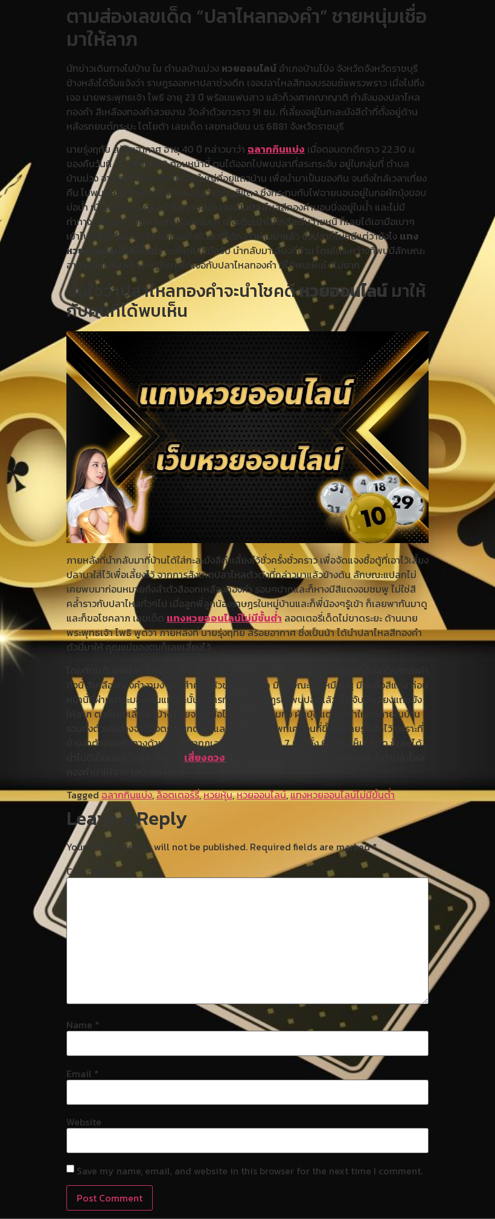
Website (83, 1122)
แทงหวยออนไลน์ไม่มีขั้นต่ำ (224, 618)
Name (83, 1025)
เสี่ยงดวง (204, 757)
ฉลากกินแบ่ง (276, 149)
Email (82, 1073)
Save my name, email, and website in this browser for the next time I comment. (250, 1171)
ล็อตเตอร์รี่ (177, 795)
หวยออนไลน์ (261, 795)
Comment (91, 871)
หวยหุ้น (217, 795)
